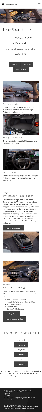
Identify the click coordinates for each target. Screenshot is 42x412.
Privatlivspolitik (27, 406)
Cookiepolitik (19, 405)
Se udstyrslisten (11, 314)
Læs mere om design (13, 228)
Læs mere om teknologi (14, 319)
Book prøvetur (21, 69)
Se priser (14, 64)
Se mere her (21, 345)
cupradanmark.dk (9, 405)
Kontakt (35, 406)
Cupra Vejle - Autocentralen (18, 391)
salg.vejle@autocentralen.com (25, 398)
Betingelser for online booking (12, 406)
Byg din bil (27, 64)
